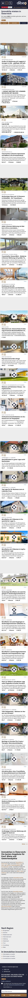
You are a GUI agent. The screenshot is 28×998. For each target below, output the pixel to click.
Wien (4, 947)
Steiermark (6, 941)
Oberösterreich (7, 937)
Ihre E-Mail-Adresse (5, 988)
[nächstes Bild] (26, 49)
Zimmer (9, 865)
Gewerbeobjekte (15, 865)
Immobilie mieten (18, 891)
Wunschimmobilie (6, 906)
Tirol (4, 943)
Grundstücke (4, 866)
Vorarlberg (6, 945)
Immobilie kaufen (18, 877)
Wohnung (19, 864)
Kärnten (5, 932)
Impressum (7, 971)
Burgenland (6, 930)
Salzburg (5, 939)
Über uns (6, 969)
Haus (2, 865)
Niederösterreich (7, 934)
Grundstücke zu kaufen (9, 958)
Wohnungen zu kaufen (9, 956)
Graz (22, 871)
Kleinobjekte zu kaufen (9, 954)
